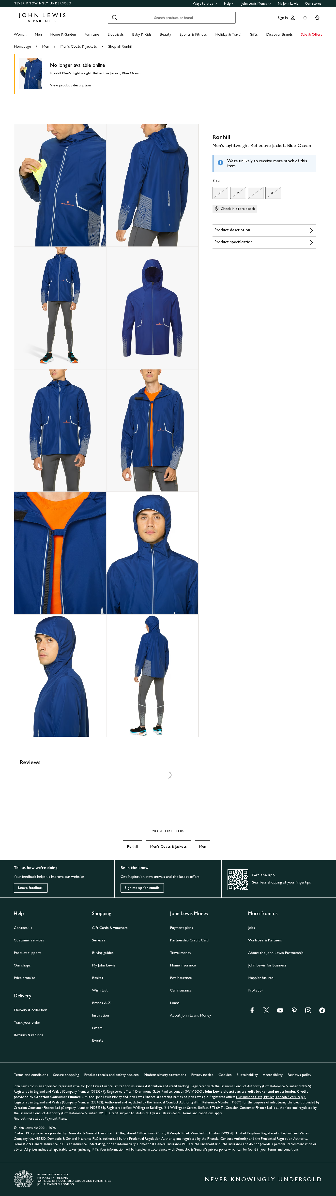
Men (38, 34)
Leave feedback (31, 888)
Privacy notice (202, 1074)
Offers (97, 1027)
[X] (266, 1012)
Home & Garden (63, 34)
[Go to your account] (293, 18)
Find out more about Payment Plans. (40, 1118)
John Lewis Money (254, 3)
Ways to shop (203, 3)
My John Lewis (288, 3)
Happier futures (261, 977)
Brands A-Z (101, 1002)
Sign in (283, 17)
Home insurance (183, 965)
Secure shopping (66, 1074)
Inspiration (100, 1015)
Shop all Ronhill (120, 46)
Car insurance (181, 990)
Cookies (225, 1074)
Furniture (91, 34)
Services (98, 940)
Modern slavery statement (165, 1074)
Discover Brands (279, 34)
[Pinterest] (294, 1012)
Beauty (165, 34)
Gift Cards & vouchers (110, 927)
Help (227, 3)
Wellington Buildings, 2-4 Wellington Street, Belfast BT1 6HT (178, 1108)
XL (270, 194)
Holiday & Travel (228, 34)
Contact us (23, 927)
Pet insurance (181, 977)
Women (20, 34)
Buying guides (103, 952)
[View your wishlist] (304, 18)
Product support (27, 952)
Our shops (22, 965)
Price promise (24, 977)
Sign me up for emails (142, 888)
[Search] (115, 18)
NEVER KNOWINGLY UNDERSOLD (43, 3)
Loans (175, 1002)
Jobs (251, 927)
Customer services (29, 940)
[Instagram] (308, 1012)
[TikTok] (322, 1012)
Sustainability (247, 1074)
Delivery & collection (30, 1009)
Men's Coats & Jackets (78, 46)
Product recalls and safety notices (111, 1074)
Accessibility (273, 1074)
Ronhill (132, 846)
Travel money (180, 952)
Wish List (100, 990)
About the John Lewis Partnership (276, 952)
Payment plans (181, 927)
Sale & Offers (311, 34)
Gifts (254, 34)
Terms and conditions (31, 1074)
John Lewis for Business (267, 965)
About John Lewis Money (190, 1015)
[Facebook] (252, 1012)
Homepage (22, 46)
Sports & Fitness (193, 34)
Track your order (27, 1022)
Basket (97, 977)
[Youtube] (280, 1012)
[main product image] (34, 74)
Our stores (313, 3)
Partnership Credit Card (189, 940)
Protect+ (255, 990)
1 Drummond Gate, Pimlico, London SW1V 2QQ (168, 1091)
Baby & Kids (142, 34)
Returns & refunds (28, 1035)
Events (97, 1040)
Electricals (115, 34)
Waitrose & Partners (265, 940)
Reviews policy (299, 1074)
